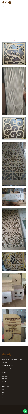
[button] (25, 411)
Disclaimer (4, 378)
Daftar (3, 392)
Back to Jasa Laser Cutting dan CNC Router (12, 40)
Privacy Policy (5, 376)
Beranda (4, 389)
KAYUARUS (8, 409)
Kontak (3, 397)
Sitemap (4, 381)
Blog (3, 394)
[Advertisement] (14, 23)
